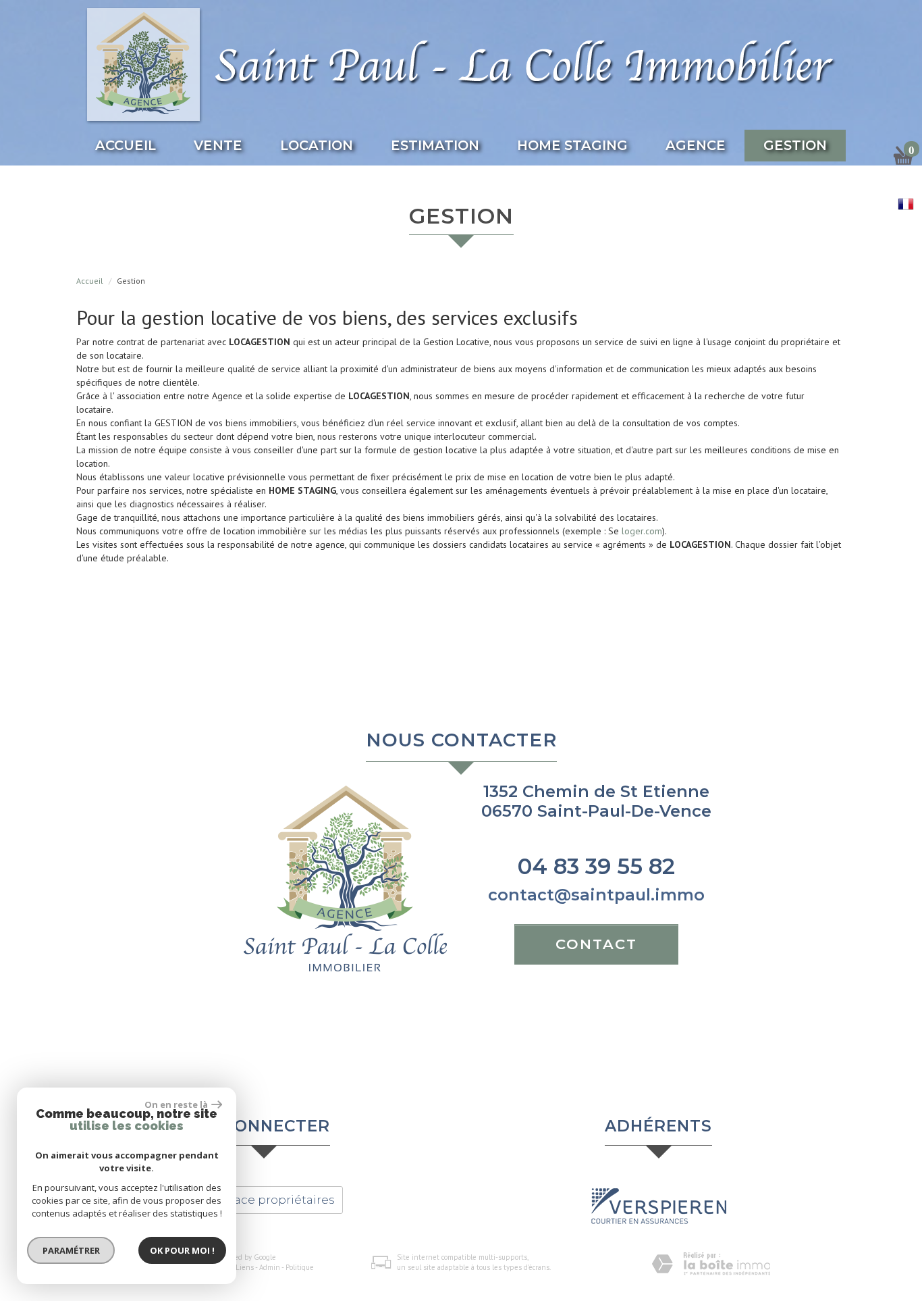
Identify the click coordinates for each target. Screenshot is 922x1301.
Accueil (125, 145)
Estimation (435, 145)
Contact (596, 944)
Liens (245, 1267)
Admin (269, 1267)
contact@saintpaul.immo (596, 894)
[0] (903, 161)
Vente (218, 145)
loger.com (642, 531)
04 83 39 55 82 (596, 866)
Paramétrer (71, 1250)
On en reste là (176, 1104)
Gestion (795, 145)
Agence (696, 145)
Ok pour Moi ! (182, 1250)
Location (316, 145)
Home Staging (572, 145)
